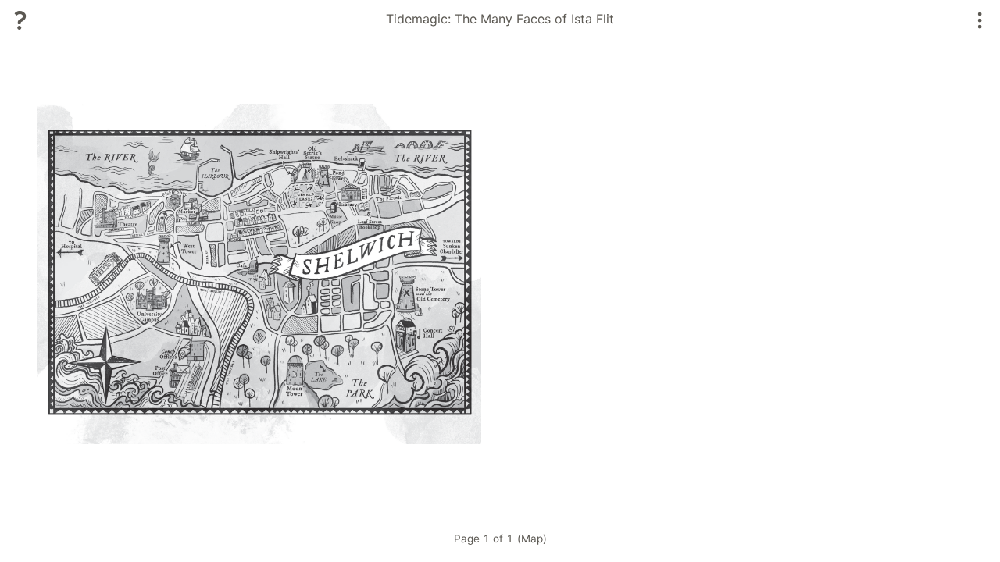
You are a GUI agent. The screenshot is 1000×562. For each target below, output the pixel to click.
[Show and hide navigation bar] (980, 20)
